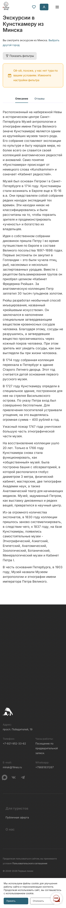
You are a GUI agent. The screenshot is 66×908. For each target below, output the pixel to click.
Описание (21, 98)
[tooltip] (34, 7)
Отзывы (39, 98)
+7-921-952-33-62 (14, 743)
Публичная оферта (17, 817)
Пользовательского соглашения (29, 863)
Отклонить (38, 901)
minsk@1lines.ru (12, 767)
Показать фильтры (22, 56)
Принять (10, 901)
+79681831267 (44, 767)
